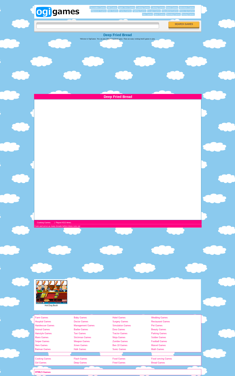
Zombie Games (120, 341)
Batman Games (43, 349)
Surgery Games (120, 321)
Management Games (84, 325)
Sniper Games (42, 341)
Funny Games (125, 11)
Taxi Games (80, 333)
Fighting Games (139, 11)
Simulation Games (122, 325)
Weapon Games (82, 341)
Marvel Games (158, 345)
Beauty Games (158, 329)
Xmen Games (81, 345)
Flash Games (80, 358)
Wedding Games (159, 317)
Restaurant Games (160, 321)
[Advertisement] (117, 65)
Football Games (159, 341)
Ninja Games (119, 337)
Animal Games (42, 329)
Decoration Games (98, 7)
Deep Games (80, 362)
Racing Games (188, 14)
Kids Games (113, 11)
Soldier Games (158, 337)
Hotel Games (119, 317)
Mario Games (42, 337)
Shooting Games (173, 14)
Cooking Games (143, 7)
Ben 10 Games (120, 345)
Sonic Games (119, 349)
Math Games (157, 349)
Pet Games (157, 325)
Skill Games (112, 7)
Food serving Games (161, 358)
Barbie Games (81, 329)
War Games (147, 14)
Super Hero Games (126, 7)
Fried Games (119, 362)
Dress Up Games (187, 11)
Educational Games (170, 11)
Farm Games (41, 317)
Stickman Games (82, 337)
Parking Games (159, 333)
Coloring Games (158, 7)
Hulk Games (80, 349)
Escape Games (154, 11)
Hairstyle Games (43, 333)
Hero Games (41, 345)
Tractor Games (120, 333)
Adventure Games (186, 7)
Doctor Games (81, 321)
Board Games (172, 7)
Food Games (119, 358)
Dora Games (119, 329)
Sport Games (159, 14)
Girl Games (40, 362)
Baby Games (80, 317)
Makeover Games (98, 11)
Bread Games (158, 362)
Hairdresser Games (44, 325)
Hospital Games (43, 321)
